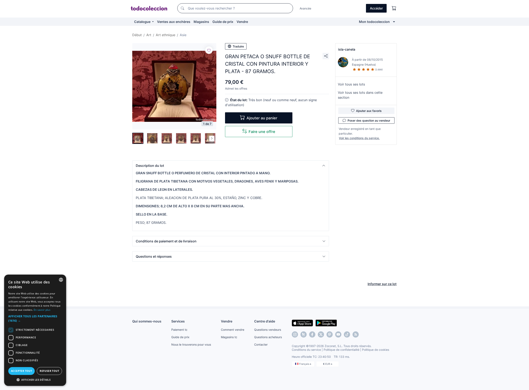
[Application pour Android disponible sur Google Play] (326, 323)
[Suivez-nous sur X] (321, 334)
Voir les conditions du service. (359, 138)
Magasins (201, 22)
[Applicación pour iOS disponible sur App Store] (302, 323)
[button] (230, 165)
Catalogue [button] (142, 22)
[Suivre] (209, 50)
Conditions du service (306, 349)
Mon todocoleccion (374, 22)
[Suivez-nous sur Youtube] (338, 334)
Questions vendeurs (267, 329)
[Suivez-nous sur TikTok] (347, 334)
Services (178, 321)
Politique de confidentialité (341, 349)
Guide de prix (222, 22)
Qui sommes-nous (146, 321)
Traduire (238, 46)
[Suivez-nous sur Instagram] (295, 334)
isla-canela (346, 49)
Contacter (261, 344)
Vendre (242, 22)
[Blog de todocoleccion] (356, 334)
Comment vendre (232, 329)
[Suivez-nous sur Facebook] (312, 334)
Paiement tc (179, 329)
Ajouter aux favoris (369, 111)
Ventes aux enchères (173, 22)
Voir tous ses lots (351, 84)
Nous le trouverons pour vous (191, 344)
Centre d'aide (264, 321)
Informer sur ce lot (382, 284)
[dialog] (35, 330)
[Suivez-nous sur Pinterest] (329, 334)
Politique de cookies (375, 349)
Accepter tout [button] (21, 371)
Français (304, 363)
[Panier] (394, 8)
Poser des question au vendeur (369, 120)
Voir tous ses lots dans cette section (360, 95)
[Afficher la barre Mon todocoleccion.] (394, 22)
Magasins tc (229, 337)
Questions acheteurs (268, 337)
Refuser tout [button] (49, 371)
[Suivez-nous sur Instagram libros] (303, 334)
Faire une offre (262, 131)
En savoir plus (42, 310)
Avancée (305, 8)
